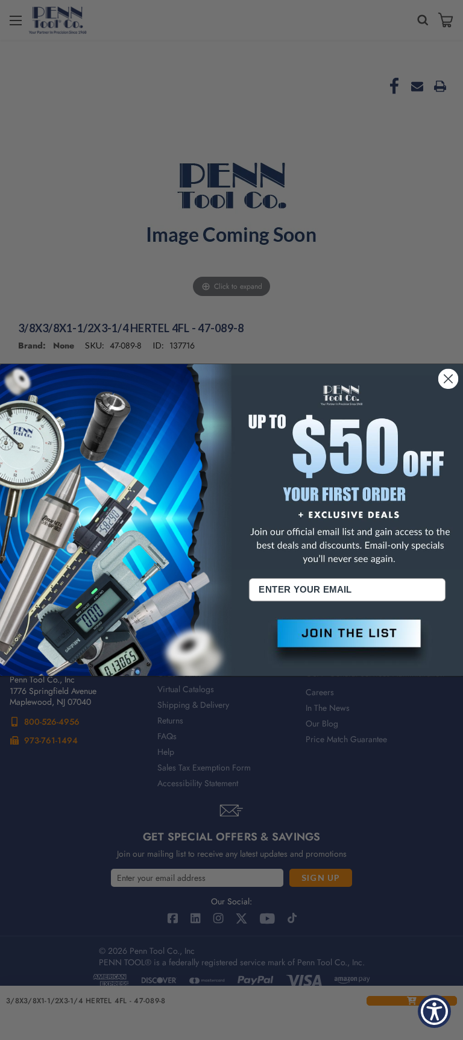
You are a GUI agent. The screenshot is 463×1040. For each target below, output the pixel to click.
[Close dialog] (448, 378)
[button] (347, 643)
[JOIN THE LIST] (347, 643)
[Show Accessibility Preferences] (434, 1011)
